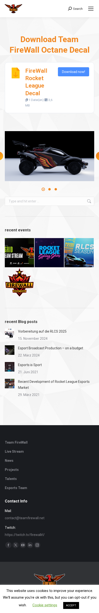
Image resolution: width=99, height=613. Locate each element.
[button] (43, 189)
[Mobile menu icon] (90, 8)
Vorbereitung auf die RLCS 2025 (42, 331)
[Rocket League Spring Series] (49, 253)
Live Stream (14, 451)
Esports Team (16, 488)
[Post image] (9, 333)
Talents (11, 479)
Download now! (73, 72)
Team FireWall (16, 442)
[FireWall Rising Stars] (20, 282)
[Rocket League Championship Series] (79, 253)
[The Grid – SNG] (20, 253)
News (9, 461)
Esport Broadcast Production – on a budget (50, 348)
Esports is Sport (30, 365)
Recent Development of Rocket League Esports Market (54, 385)
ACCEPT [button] (71, 605)
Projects (12, 470)
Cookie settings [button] (44, 605)
